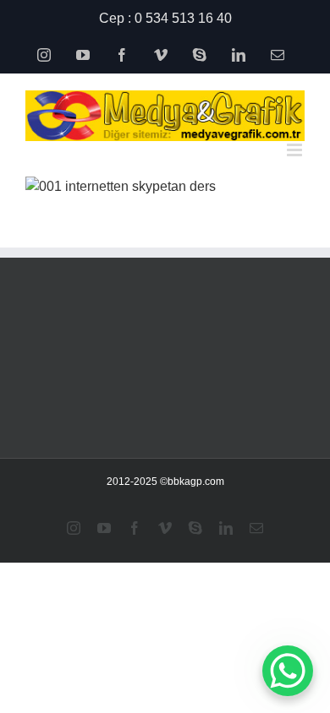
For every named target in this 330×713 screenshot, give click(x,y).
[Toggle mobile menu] (296, 150)
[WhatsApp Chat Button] (287, 670)
